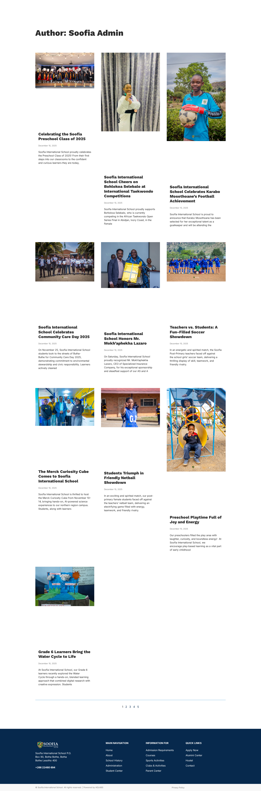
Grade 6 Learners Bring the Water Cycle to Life (64, 654)
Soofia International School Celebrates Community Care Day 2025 (64, 332)
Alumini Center (194, 755)
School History (114, 760)
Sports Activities (155, 760)
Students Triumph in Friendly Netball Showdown (124, 478)
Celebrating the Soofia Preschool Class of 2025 (61, 136)
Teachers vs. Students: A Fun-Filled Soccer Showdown (194, 332)
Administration (114, 765)
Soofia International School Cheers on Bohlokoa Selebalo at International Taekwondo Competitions (128, 186)
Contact (190, 765)
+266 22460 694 (45, 767)
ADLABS (99, 787)
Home (109, 750)
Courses (150, 755)
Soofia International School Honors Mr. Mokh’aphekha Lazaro (125, 338)
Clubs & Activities (156, 765)
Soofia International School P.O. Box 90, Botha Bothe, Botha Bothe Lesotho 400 (53, 757)
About (109, 755)
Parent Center (153, 770)
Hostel (189, 760)
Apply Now (192, 750)
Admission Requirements (160, 750)
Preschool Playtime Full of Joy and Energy (196, 519)
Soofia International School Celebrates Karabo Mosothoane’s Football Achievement (195, 194)
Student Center (114, 770)
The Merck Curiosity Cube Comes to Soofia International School (63, 476)
